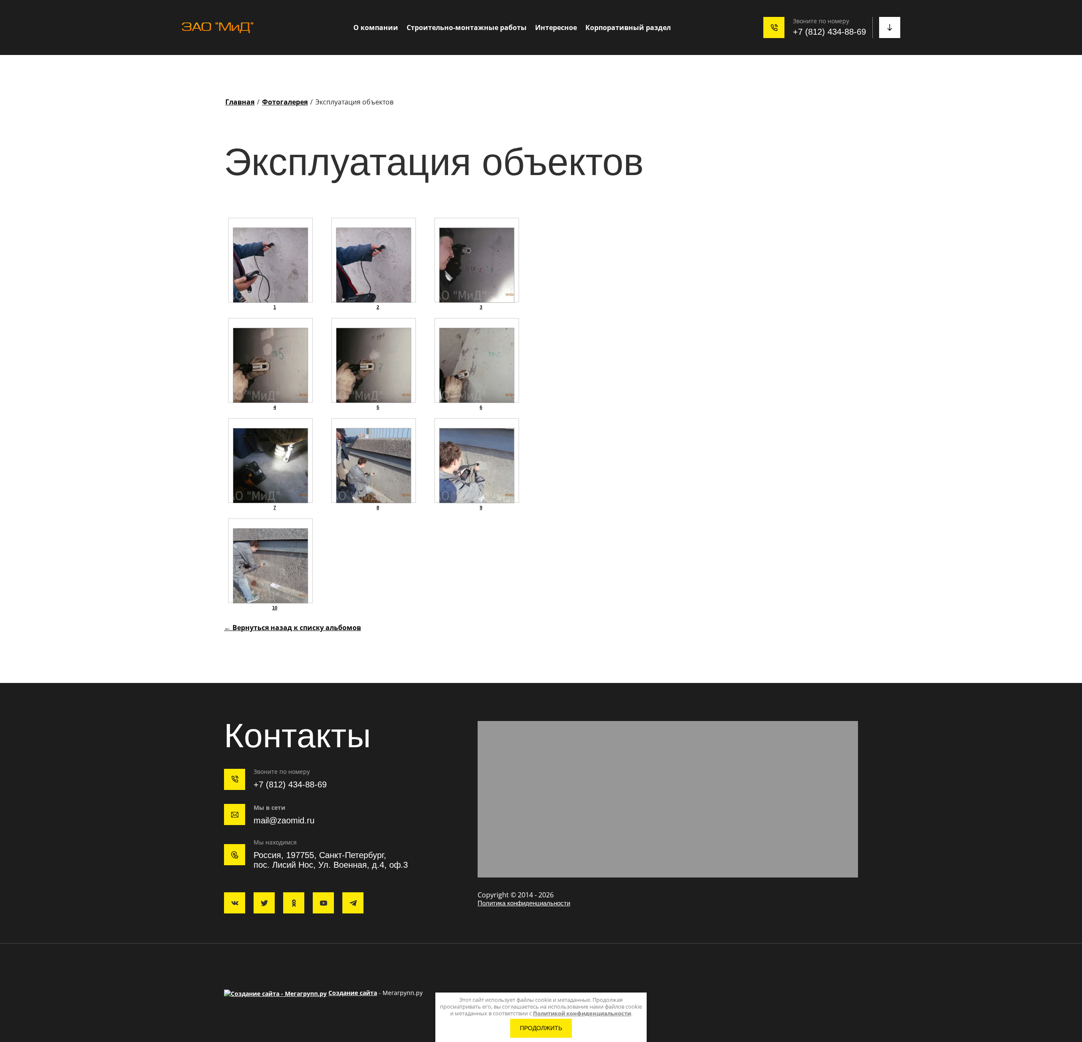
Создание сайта (352, 993)
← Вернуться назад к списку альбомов (292, 627)
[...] (716, 27)
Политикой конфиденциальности (582, 1013)
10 (274, 607)
